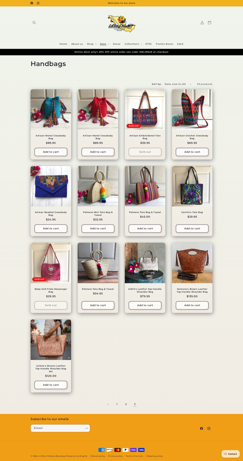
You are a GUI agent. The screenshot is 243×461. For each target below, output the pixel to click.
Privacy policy (115, 456)
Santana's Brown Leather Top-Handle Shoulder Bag (192, 290)
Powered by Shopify (76, 456)
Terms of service (134, 456)
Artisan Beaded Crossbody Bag (51, 213)
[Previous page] (108, 404)
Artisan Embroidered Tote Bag (145, 137)
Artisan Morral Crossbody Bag (51, 137)
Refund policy (98, 456)
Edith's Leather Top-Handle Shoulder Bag (145, 290)
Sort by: (156, 84)
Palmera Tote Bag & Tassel (145, 212)
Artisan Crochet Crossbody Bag (192, 137)
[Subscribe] (86, 428)
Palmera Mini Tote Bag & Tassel (98, 213)
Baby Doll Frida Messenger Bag (51, 290)
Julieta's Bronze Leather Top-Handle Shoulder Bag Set (50, 368)
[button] (34, 22)
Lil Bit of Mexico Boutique (52, 456)
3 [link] (135, 404)
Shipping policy (154, 456)
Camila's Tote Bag (192, 212)
